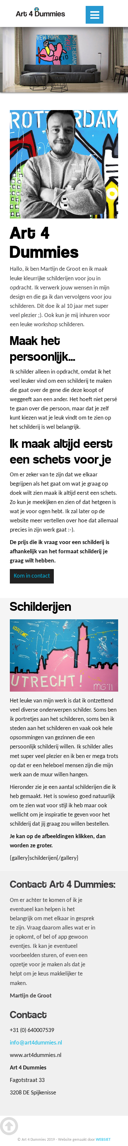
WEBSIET (103, 1140)
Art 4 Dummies (40, 11)
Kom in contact (32, 576)
